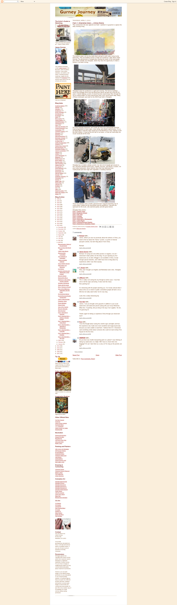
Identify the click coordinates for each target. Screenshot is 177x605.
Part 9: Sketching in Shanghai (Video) (84, 224)
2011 (58, 346)
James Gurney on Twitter (61, 428)
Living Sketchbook (59, 155)
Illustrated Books (59, 147)
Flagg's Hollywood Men (64, 299)
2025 (58, 200)
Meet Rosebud (61, 310)
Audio (56, 117)
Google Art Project (59, 454)
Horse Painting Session (64, 263)
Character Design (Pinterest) (62, 471)
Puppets (57, 179)
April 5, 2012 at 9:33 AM (85, 247)
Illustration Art (58, 438)
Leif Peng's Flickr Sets (60, 440)
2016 (58, 217)
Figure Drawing (59, 139)
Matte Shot (58, 496)
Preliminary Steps (62, 301)
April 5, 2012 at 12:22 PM (85, 318)
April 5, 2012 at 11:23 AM (85, 274)
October (60, 231)
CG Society (58, 505)
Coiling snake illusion (63, 251)
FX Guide (57, 509)
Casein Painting (59, 120)
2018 (58, 214)
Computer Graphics (60, 131)
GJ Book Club (58, 141)
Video (56, 189)
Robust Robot (61, 305)
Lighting (57, 154)
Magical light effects (63, 278)
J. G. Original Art (59, 426)
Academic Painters (60, 105)
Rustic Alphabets (62, 303)
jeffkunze (82, 278)
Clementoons (58, 123)
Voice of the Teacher (63, 307)
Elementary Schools (60, 138)
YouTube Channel (59, 420)
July (59, 236)
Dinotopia (64, 77)
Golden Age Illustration (60, 142)
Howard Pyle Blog (59, 437)
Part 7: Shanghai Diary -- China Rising (88, 23)
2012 (58, 225)
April (59, 242)
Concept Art (58, 506)
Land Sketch (58, 457)
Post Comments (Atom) (88, 359)
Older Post (118, 355)
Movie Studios (58, 160)
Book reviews (58, 118)
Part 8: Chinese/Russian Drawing (82, 222)
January (60, 344)
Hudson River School (60, 146)
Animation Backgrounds (61, 481)
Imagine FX (58, 511)
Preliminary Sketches (60, 176)
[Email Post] (100, 226)
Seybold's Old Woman (63, 283)
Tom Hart (82, 301)
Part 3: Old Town (78, 214)
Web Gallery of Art (59, 462)
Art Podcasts (58, 113)
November (61, 229)
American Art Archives (60, 435)
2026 (58, 199)
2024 (58, 202)
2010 (58, 348)
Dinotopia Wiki (58, 429)
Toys (56, 187)
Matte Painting (58, 513)
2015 (58, 219)
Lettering (57, 152)
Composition (58, 130)
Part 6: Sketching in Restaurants (82, 219)
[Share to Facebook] (110, 227)
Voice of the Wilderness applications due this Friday (64, 290)
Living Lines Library (60, 494)
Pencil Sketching (59, 168)
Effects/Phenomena (60, 136)
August (60, 234)
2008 (58, 351)
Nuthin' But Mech (59, 514)
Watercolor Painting (60, 192)
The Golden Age (59, 474)
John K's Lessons (59, 492)
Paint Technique (59, 163)
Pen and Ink (58, 166)
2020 (58, 210)
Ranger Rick (58, 182)
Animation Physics (59, 483)
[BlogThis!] (105, 227)
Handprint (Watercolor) (61, 455)
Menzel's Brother (62, 276)
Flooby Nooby (58, 491)
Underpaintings (59, 458)
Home (97, 355)
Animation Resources (60, 484)
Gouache (57, 144)
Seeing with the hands (63, 285)
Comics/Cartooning (60, 128)
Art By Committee (59, 112)
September (61, 233)
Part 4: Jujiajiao (77, 216)
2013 (58, 223)
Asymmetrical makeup (63, 294)
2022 (58, 206)
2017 (58, 216)
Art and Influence (59, 452)
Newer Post (76, 355)
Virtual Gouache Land (60, 460)
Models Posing (58, 158)
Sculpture (57, 186)
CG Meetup (58, 503)
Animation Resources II (61, 488)
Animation (57, 109)
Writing (57, 194)
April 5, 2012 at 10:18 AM (85, 264)
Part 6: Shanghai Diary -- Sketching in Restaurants (64, 326)
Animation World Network (61, 489)
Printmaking (58, 178)
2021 (58, 208)
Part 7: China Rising (79, 220)
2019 (58, 212)
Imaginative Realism (60, 149)
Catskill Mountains (59, 121)
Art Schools (58, 115)
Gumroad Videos (59, 424)
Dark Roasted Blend (60, 508)
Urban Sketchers (59, 475)
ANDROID (82, 338)
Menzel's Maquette (62, 308)
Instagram (57, 421)
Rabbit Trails (58, 181)
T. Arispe (82, 267)
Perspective (58, 170)
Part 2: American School (80, 213)
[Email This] (103, 227)
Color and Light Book (60, 126)
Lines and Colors (59, 441)
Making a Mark (59, 472)
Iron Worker (61, 269)
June (59, 238)
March (60, 340)
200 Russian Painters (60, 450)
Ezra (80, 322)
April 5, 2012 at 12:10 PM (85, 298)
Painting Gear (58, 165)
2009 (58, 349)
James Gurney (63, 68)
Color (56, 125)
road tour (57, 184)
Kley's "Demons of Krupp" (64, 287)
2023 (58, 204)
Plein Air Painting (59, 173)
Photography (58, 171)
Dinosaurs (57, 133)
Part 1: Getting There (79, 211)
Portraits (57, 174)
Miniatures (57, 157)
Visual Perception (59, 190)
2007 (58, 353)
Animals (57, 107)
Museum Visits (58, 162)
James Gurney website (61, 423)
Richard (81, 236)
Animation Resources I (60, 486)
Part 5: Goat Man (78, 217)
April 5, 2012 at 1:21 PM (85, 334)
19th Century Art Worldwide (62, 449)
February (60, 342)
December (61, 227)
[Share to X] (108, 227)
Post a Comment (79, 351)
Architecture (58, 110)
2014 (58, 221)
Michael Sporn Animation (61, 497)
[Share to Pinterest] (113, 227)
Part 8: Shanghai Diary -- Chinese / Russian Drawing (64, 318)
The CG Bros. (58, 516)
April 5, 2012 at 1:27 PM (85, 348)
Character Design (59, 469)
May (59, 240)
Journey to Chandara (60, 150)
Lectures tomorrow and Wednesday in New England (64, 272)
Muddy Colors (58, 443)
